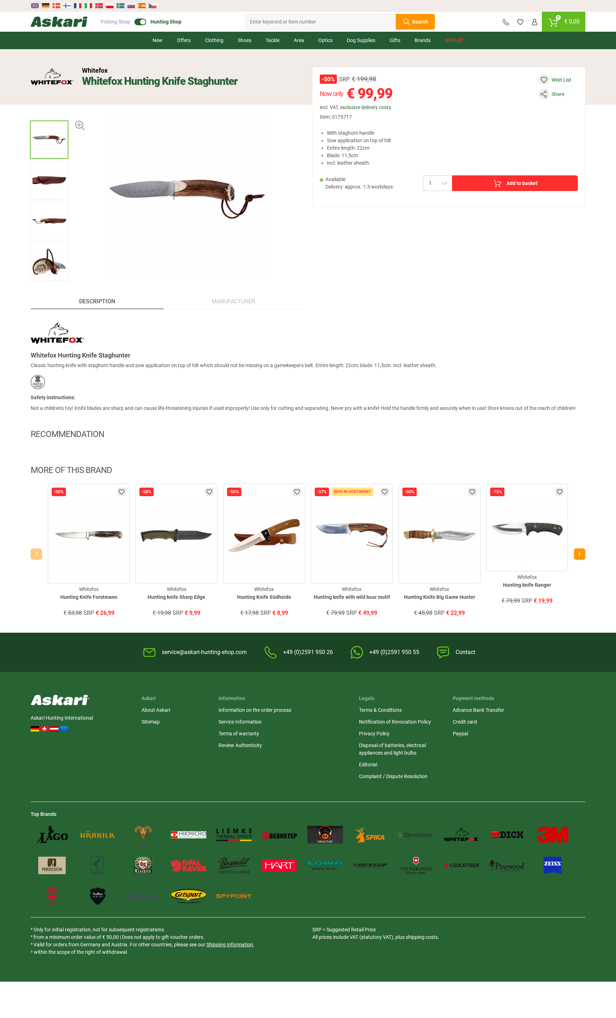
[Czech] (152, 5)
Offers (184, 40)
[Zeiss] (552, 865)
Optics (325, 40)
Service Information (240, 722)
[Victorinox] (416, 865)
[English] (35, 5)
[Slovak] (131, 5)
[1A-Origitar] (325, 835)
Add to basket (522, 183)
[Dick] (507, 835)
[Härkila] (97, 835)
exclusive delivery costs (365, 107)
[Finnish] (67, 5)
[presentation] (49, 114)
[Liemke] (234, 835)
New (158, 40)
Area (299, 40)
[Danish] (56, 5)
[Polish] (109, 5)
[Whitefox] (52, 77)
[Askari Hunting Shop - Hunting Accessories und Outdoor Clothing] (59, 21)
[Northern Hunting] (97, 896)
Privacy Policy (374, 733)
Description (97, 301)
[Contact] (505, 22)
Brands (423, 40)
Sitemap (151, 722)
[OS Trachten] (143, 865)
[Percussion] (52, 865)
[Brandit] (234, 865)
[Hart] (279, 865)
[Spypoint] (234, 896)
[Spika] (371, 835)
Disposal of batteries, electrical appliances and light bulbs (392, 749)
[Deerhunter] (416, 835)
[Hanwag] (52, 896)
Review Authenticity (240, 745)
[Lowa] (325, 865)
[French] (77, 5)
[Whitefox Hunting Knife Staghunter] (49, 139)
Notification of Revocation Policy (395, 722)
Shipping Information (229, 944)
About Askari (156, 710)
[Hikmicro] (188, 835)
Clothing (214, 40)
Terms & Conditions (380, 710)
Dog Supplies (361, 40)
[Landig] (97, 865)
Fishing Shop (115, 22)
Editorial (368, 764)
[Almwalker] (143, 835)
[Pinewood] (507, 865)
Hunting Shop (165, 22)
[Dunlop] (371, 865)
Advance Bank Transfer (478, 710)
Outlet (454, 40)
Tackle (272, 40)
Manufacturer (233, 301)
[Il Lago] (52, 835)
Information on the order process (255, 710)
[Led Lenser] (461, 865)
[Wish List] (520, 22)
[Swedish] (120, 5)
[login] (534, 22)
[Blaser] (143, 896)
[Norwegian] (99, 5)
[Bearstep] (279, 835)
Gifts (395, 40)
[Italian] (88, 5)
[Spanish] (142, 5)
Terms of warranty (239, 733)
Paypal (460, 733)
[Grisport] (188, 896)
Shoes (244, 40)
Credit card (465, 722)
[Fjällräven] (188, 865)
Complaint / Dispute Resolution (393, 776)
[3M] (552, 835)
